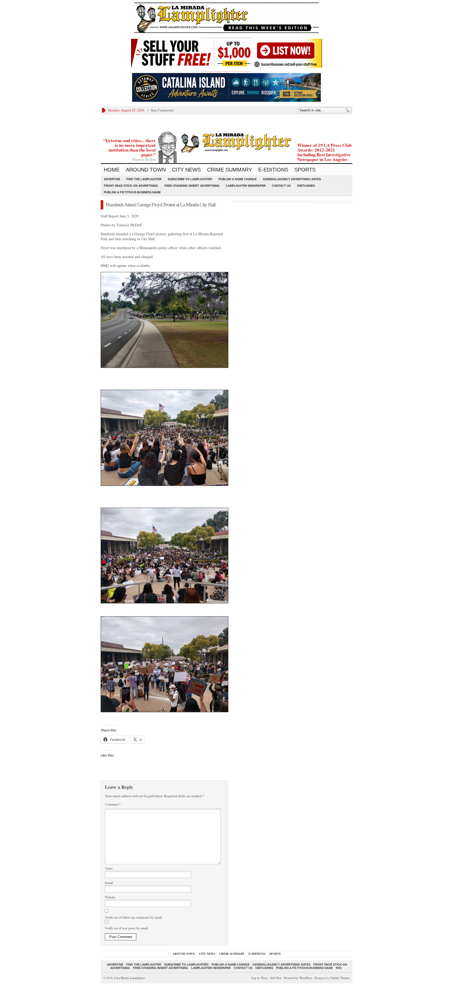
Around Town (146, 170)
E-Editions (273, 170)
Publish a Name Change (238, 179)
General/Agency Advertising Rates (292, 179)
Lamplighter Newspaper (246, 185)
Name (109, 868)
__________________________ (226, 70)
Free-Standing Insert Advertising (192, 185)
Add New (276, 978)
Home (112, 170)
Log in (255, 978)
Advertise (112, 179)
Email (109, 883)
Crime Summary (229, 170)
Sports (305, 170)
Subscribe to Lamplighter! (190, 179)
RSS (339, 967)
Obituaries (306, 185)
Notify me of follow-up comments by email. (133, 917)
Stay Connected (162, 110)
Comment (113, 804)
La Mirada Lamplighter (129, 978)
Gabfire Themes (340, 978)
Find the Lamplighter (143, 179)
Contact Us (281, 185)
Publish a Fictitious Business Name (132, 192)
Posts (264, 978)
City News (186, 170)
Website (110, 897)
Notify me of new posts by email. (126, 928)
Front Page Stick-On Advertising (131, 185)
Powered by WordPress (298, 978)
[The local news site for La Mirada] (226, 142)
